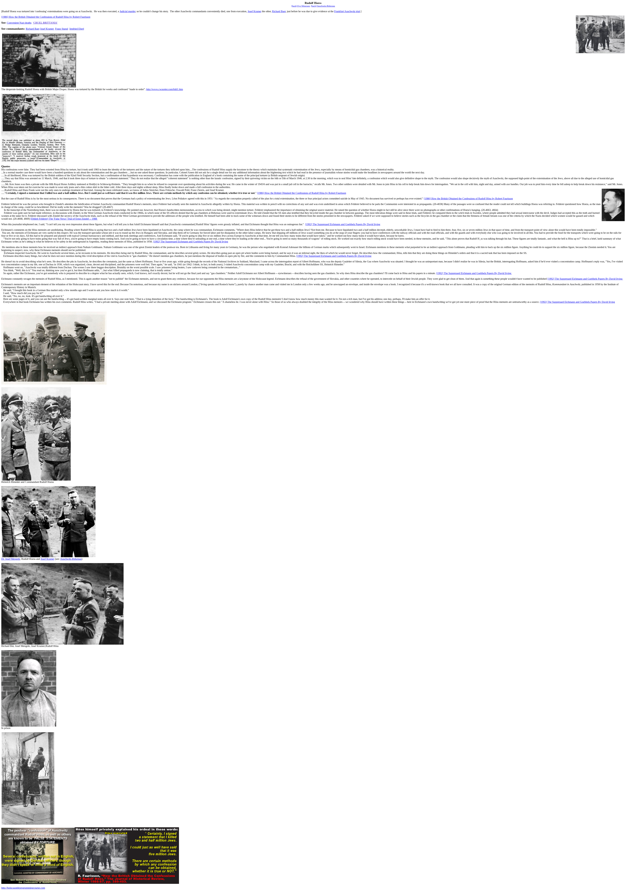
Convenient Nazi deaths (19, 22)
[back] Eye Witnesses (300, 6)
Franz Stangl (61, 28)
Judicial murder (127, 11)
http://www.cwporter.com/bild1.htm (164, 89)
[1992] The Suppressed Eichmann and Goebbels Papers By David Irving (342, 224)
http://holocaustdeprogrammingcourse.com (23, 887)
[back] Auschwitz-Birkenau (323, 6)
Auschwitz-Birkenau (71, 559)
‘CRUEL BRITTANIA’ (45, 22)
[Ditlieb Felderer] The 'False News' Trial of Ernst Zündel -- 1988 (64, 218)
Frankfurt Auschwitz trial (347, 11)
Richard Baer (279, 11)
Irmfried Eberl (76, 28)
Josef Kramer (254, 11)
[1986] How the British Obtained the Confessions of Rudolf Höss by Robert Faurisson (45, 16)
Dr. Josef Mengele (10, 559)
